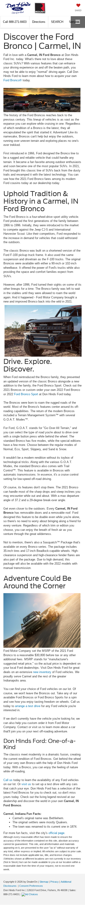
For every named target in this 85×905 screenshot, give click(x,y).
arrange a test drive (27, 706)
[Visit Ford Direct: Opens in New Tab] (30, 894)
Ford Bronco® (12, 80)
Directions (38, 22)
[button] (14, 22)
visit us (26, 784)
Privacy (54, 881)
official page (56, 833)
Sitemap (43, 881)
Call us (7, 780)
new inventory (42, 672)
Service (74, 22)
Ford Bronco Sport (26, 394)
